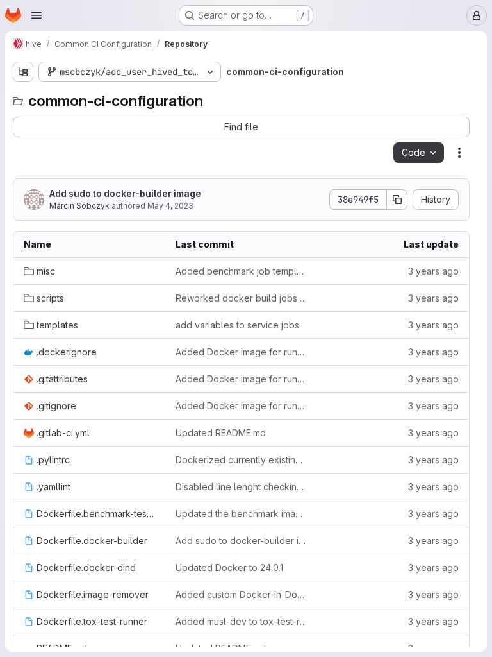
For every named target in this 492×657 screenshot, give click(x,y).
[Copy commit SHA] (397, 199)
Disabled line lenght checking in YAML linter (241, 486)
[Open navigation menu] (36, 15)
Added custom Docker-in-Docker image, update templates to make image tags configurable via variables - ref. (241, 594)
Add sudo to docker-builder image (125, 193)
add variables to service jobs (237, 325)
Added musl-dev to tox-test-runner (241, 621)
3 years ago (433, 271)
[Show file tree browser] (23, 72)
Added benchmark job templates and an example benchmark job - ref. (241, 271)
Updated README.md (221, 432)
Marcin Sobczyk (79, 205)
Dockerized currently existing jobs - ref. (241, 459)
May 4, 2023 (170, 205)
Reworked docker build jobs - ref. (241, 298)
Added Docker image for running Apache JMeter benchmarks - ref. (241, 351)
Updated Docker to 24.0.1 (229, 567)
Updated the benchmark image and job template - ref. (241, 513)
